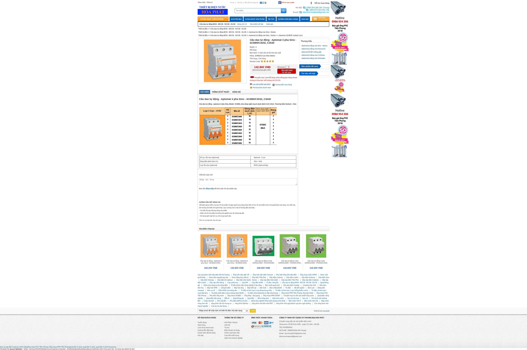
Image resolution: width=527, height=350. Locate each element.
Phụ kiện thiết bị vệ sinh (238, 301)
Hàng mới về (242, 24)
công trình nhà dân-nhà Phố (262, 303)
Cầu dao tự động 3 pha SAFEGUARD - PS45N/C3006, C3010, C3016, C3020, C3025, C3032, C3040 (316, 264)
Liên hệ (239, 2)
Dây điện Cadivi (292, 277)
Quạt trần (250, 298)
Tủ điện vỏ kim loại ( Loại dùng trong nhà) (256, 290)
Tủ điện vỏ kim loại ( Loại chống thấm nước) (291, 290)
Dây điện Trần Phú (259, 277)
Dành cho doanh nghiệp (233, 338)
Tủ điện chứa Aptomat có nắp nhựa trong (263, 293)
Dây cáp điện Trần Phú (290, 280)
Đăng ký (210, 2)
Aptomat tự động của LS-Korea (313, 55)
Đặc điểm (205, 92)
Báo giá (305, 19)
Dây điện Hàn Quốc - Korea (246, 280)
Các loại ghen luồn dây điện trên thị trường (214, 275)
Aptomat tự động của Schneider (313, 58)
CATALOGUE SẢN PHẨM (254, 19)
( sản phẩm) (323, 19)
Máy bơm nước (278, 298)
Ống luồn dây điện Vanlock (263, 275)
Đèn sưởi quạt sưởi (272, 285)
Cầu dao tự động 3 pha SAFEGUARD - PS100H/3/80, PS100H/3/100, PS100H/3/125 (263, 263)
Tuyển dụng (202, 322)
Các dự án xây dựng (219, 306)
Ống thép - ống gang (252, 296)
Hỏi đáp (201, 335)
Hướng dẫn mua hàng (288, 19)
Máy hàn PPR (212, 288)
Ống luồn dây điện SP (241, 275)
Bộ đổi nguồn (299, 288)
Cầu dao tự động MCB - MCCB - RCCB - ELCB (228, 29)
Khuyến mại (236, 19)
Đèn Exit (263, 288)
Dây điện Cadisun (276, 277)
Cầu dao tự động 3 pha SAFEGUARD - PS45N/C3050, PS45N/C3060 (289, 263)
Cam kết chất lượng (231, 335)
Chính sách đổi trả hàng (206, 333)
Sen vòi (305, 298)
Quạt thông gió (238, 298)
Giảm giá (269, 24)
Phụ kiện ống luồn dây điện (286, 275)
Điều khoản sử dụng (232, 330)
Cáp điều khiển (257, 283)
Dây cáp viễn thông (217, 283)
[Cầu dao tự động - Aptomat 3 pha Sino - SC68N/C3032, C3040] (222, 61)
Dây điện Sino (324, 277)
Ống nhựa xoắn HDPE (308, 275)
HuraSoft (326, 311)
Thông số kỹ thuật (220, 92)
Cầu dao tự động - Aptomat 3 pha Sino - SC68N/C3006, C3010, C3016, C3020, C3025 (237, 263)
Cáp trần (245, 283)
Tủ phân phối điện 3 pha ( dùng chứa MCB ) (227, 293)
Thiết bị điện (203, 29)
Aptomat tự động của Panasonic (314, 49)
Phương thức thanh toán (261, 88)
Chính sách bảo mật (231, 333)
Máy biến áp (251, 288)
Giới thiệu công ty (230, 322)
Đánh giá (236, 92)
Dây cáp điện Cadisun (310, 280)
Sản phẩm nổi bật (256, 24)
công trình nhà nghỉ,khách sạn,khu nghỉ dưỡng (293, 303)
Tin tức (232, 2)
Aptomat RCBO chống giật (311, 52)
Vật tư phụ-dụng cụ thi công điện (215, 285)
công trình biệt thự (241, 303)
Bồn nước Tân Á (295, 301)
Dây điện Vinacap (207, 280)
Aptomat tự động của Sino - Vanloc (262, 32)
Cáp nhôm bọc (232, 283)
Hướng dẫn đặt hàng (205, 330)
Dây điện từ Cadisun (225, 280)
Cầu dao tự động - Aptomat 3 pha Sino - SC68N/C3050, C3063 (211, 263)
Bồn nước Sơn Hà (311, 301)
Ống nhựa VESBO (234, 296)
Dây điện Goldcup (308, 277)
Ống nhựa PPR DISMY (271, 296)
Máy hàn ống (239, 288)
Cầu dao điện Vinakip (291, 285)
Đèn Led (311, 288)
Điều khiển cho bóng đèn (227, 290)
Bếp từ (227, 298)
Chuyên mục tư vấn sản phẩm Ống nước (299, 296)
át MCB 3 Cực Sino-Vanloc (265, 56)
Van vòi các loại (293, 298)
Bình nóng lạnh (263, 298)
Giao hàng (201, 325)
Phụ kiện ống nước (217, 296)
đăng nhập (210, 189)
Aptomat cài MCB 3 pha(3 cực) (291, 35)
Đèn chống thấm (276, 288)
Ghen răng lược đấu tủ (240, 277)
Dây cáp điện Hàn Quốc (269, 280)
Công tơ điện (226, 288)
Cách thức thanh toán (206, 328)
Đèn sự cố (211, 290)
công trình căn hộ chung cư (221, 303)
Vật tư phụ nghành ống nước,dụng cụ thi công (268, 301)
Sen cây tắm (221, 301)
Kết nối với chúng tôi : (252, 2)
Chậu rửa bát (209, 301)
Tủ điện (288, 288)
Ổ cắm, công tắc (272, 283)
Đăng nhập (201, 2)
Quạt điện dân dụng (213, 298)
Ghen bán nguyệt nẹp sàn (218, 277)
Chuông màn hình (309, 285)
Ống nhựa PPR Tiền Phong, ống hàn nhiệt (297, 293)
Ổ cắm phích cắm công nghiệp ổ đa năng (246, 285)
